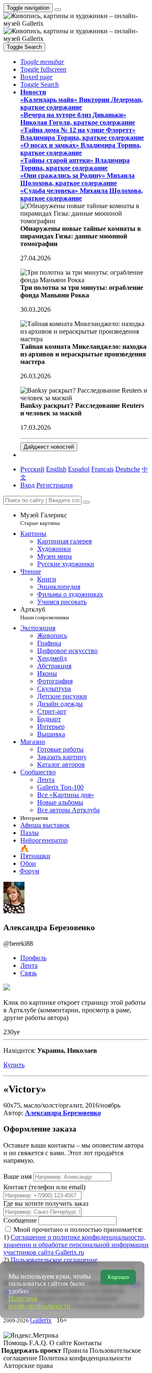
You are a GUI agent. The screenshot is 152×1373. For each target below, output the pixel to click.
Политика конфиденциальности (85, 1358)
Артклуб (44, 613)
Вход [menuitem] (27, 485)
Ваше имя (18, 1176)
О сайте (61, 1342)
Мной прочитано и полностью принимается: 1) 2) (76, 1244)
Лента (29, 965)
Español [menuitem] (79, 469)
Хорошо (118, 1277)
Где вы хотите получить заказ (45, 1203)
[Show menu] (57, 9)
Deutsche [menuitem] (127, 469)
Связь (28, 973)
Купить (13, 1064)
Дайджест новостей (49, 447)
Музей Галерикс (43, 518)
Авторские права (28, 1365)
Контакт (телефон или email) (44, 1187)
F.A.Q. (39, 1342)
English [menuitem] (56, 469)
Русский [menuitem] (32, 469)
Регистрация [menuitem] (54, 485)
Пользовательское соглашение (54, 1259)
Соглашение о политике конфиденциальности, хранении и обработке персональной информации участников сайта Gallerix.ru (76, 1245)
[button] (42, 61)
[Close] (86, 502)
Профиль (33, 957)
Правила (76, 1350)
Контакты (87, 1342)
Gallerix (41, 1320)
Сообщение (20, 1220)
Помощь (16, 1342)
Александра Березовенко (63, 1112)
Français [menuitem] (102, 469)
